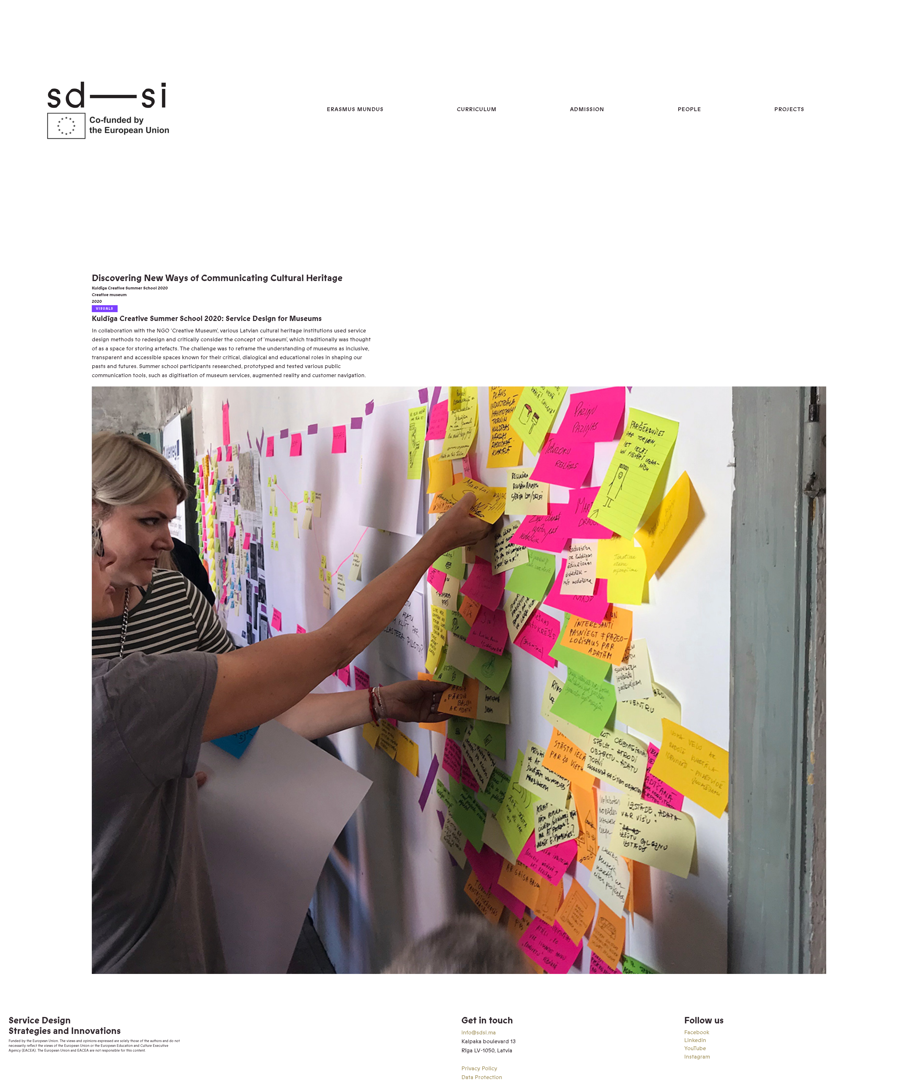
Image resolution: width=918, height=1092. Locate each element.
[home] (170, 109)
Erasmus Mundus (355, 109)
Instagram (697, 1056)
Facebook (696, 1032)
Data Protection (481, 1077)
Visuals (104, 308)
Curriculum (477, 109)
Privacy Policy (479, 1068)
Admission (587, 109)
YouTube (695, 1048)
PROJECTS (789, 109)
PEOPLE (689, 109)
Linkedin (695, 1040)
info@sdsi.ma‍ (478, 1032)
